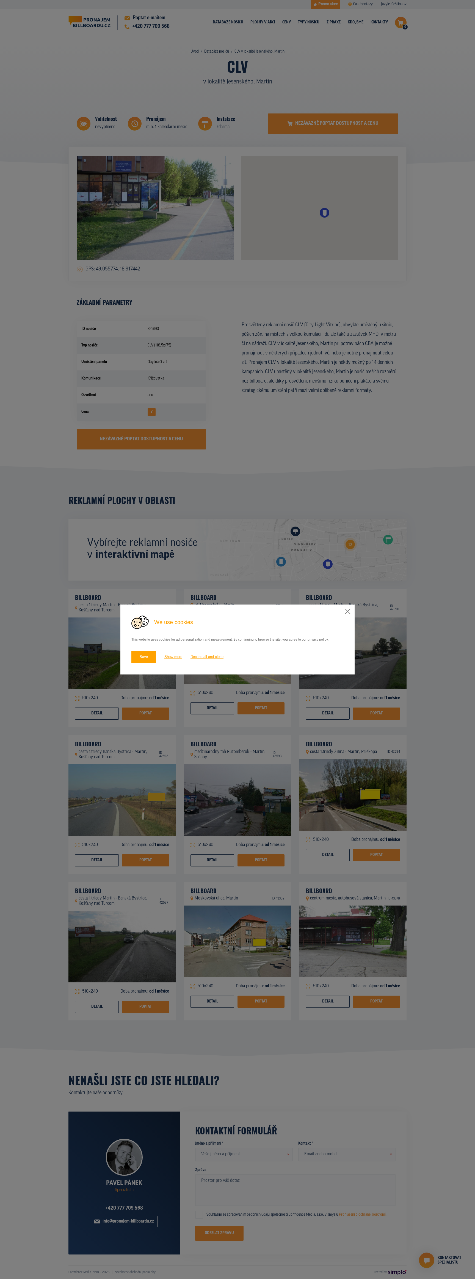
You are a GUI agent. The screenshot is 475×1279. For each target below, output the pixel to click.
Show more (173, 657)
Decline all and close (206, 657)
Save (144, 657)
